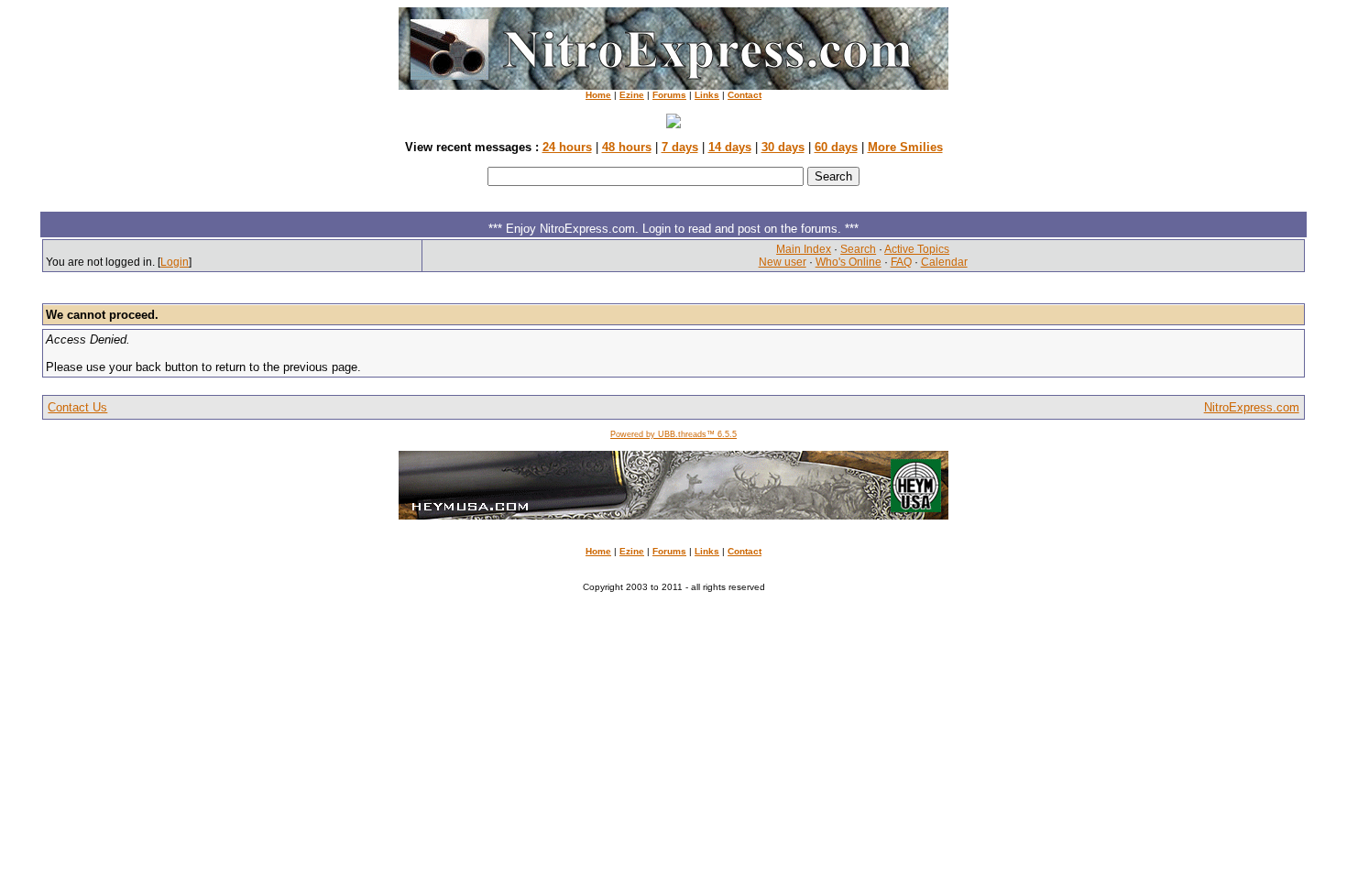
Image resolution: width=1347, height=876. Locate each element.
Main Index (803, 249)
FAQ (901, 262)
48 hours (627, 147)
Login (174, 262)
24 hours (567, 147)
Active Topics (916, 249)
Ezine (631, 95)
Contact (744, 95)
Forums (669, 95)
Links (707, 95)
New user (782, 262)
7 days (680, 147)
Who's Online (849, 262)
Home (598, 95)
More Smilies (905, 147)
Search (858, 249)
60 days (836, 147)
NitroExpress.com (1251, 407)
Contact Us (77, 407)
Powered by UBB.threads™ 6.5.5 (673, 434)
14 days (729, 147)
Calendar (944, 262)
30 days (783, 147)
